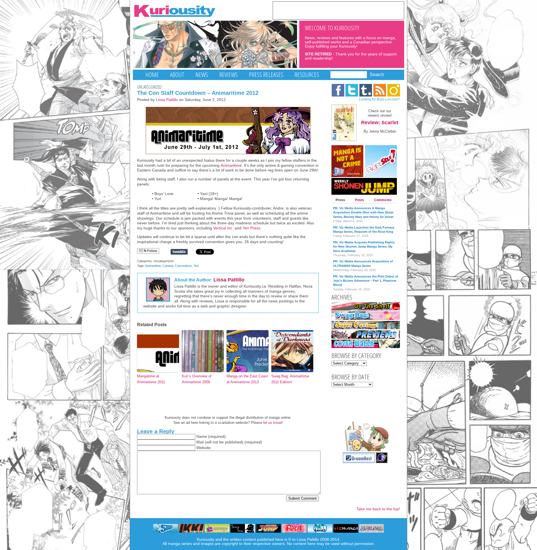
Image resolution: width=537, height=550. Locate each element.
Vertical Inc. (223, 228)
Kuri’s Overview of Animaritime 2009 (196, 379)
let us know (272, 422)
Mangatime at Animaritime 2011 (151, 379)
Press (340, 200)
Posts (359, 200)
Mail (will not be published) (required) (229, 442)
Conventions (183, 265)
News (202, 74)
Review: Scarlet (379, 122)
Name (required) (211, 436)
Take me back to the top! (378, 509)
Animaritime (231, 165)
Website (203, 448)
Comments (383, 200)
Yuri (196, 265)
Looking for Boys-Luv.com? (379, 99)
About (177, 74)
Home (152, 74)
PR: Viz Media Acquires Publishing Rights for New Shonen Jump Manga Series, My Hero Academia (364, 247)
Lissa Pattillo (167, 100)
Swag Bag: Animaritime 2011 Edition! (290, 379)
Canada (167, 265)
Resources (307, 74)
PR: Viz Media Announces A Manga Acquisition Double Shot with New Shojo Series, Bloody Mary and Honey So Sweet (363, 212)
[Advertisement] (338, 10)
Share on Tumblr (179, 252)
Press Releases (266, 74)
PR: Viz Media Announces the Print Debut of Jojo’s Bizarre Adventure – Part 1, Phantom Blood (365, 281)
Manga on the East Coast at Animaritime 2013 (247, 379)
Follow (151, 251)
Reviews (228, 74)
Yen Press (251, 228)
